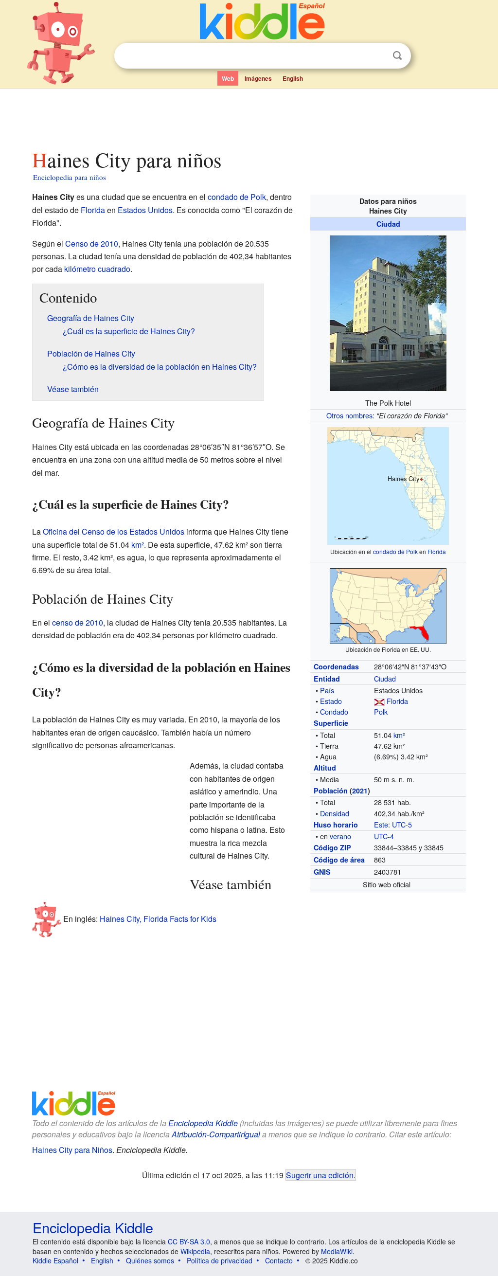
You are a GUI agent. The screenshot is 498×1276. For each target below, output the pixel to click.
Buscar (397, 56)
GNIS (322, 872)
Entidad (327, 678)
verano (340, 836)
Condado (334, 711)
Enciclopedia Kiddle (203, 1123)
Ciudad (388, 224)
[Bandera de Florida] (379, 701)
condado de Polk (395, 551)
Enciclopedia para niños (69, 177)
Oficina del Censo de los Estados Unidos (113, 531)
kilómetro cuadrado (97, 268)
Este (381, 824)
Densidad (334, 813)
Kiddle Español (55, 1260)
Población (331, 790)
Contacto (279, 1260)
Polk (381, 711)
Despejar (377, 56)
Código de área (339, 859)
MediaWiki (337, 1251)
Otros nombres (349, 415)
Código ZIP (332, 847)
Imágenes (258, 78)
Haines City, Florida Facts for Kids (158, 918)
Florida (436, 551)
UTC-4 (384, 836)
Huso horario (336, 824)
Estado (331, 701)
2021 (360, 790)
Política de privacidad (219, 1260)
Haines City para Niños (72, 1149)
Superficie (331, 723)
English (293, 78)
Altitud (325, 768)
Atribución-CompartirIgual (216, 1134)
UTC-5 (402, 824)
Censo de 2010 (91, 243)
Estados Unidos (145, 210)
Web (228, 78)
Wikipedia (195, 1251)
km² (399, 735)
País (327, 690)
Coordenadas (336, 666)
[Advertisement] (248, 116)
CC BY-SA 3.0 (189, 1241)
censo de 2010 (77, 622)
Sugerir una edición (320, 1174)
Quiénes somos (150, 1260)
